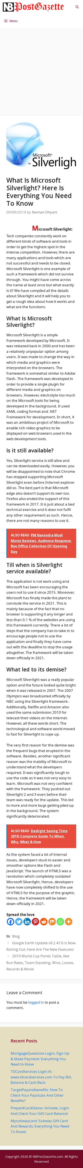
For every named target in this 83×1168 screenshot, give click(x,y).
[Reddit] (43, 921)
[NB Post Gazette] (33, 7)
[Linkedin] (27, 921)
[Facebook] (10, 921)
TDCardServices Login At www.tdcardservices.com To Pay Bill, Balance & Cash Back (41, 1077)
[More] (68, 921)
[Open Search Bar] (77, 7)
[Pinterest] (35, 921)
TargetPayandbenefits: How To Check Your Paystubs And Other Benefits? (37, 1095)
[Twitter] (19, 921)
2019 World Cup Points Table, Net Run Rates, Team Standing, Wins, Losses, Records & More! (40, 962)
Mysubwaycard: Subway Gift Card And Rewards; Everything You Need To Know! (40, 1126)
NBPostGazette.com (48, 1156)
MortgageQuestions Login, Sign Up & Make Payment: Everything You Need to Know (40, 1059)
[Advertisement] (41, 69)
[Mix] (52, 921)
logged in (36, 1002)
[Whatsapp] (60, 921)
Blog (16, 936)
